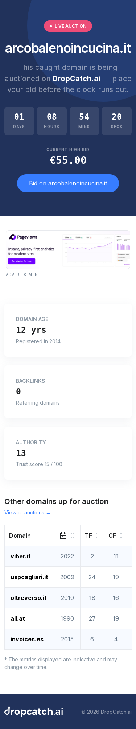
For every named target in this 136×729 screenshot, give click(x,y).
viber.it (21, 556)
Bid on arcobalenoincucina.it (68, 183)
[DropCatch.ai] (33, 711)
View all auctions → (27, 512)
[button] (29, 535)
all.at (18, 618)
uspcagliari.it (29, 577)
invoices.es (27, 639)
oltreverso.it (29, 597)
